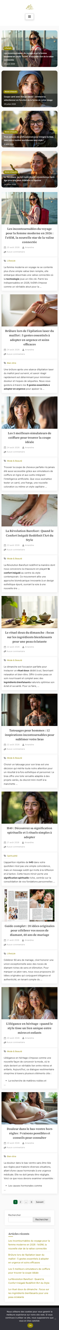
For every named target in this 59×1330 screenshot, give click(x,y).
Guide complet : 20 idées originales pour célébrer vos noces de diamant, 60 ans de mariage (29, 930)
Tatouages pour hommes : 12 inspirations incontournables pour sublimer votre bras (29, 734)
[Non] (55, 1318)
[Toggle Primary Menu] (29, 17)
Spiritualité (12, 856)
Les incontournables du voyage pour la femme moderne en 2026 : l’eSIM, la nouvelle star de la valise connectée (29, 56)
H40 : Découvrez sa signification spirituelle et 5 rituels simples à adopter (29, 832)
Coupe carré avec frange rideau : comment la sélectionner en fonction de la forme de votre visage (28, 98)
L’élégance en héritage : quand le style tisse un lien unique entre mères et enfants (29, 1028)
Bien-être (11, 363)
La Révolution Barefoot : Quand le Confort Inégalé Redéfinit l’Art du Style (30, 535)
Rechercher (14, 1215)
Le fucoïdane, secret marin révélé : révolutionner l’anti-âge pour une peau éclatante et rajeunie (29, 179)
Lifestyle (8, 48)
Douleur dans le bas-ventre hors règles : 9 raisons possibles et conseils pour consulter (29, 1133)
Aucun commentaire (16, 252)
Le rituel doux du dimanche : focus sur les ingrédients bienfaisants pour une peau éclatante (29, 637)
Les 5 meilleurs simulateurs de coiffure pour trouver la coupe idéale (29, 437)
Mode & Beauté (11, 92)
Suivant (39, 1202)
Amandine (29, 247)
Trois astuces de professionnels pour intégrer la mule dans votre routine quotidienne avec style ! (29, 138)
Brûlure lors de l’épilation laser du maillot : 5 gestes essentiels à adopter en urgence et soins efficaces (28, 1258)
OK (30, 1325)
